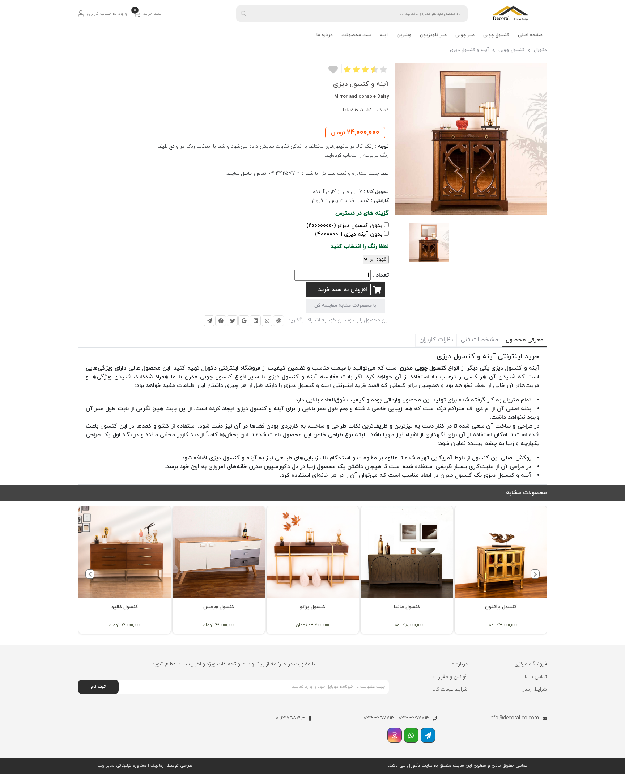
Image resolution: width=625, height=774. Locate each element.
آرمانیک (157, 765)
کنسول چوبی (496, 35)
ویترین (404, 35)
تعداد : (381, 275)
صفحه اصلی (530, 35)
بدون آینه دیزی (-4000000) (348, 234)
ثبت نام (98, 687)
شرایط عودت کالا (450, 689)
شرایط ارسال (534, 689)
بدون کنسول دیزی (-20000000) (344, 226)
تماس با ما (536, 676)
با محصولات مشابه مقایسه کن (345, 305)
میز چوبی (465, 35)
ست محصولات (356, 35)
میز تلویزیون (433, 35)
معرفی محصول (524, 340)
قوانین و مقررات (450, 676)
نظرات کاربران (436, 340)
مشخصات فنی (479, 340)
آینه (383, 35)
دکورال (540, 50)
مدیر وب (106, 765)
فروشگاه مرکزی (530, 664)
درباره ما (324, 35)
